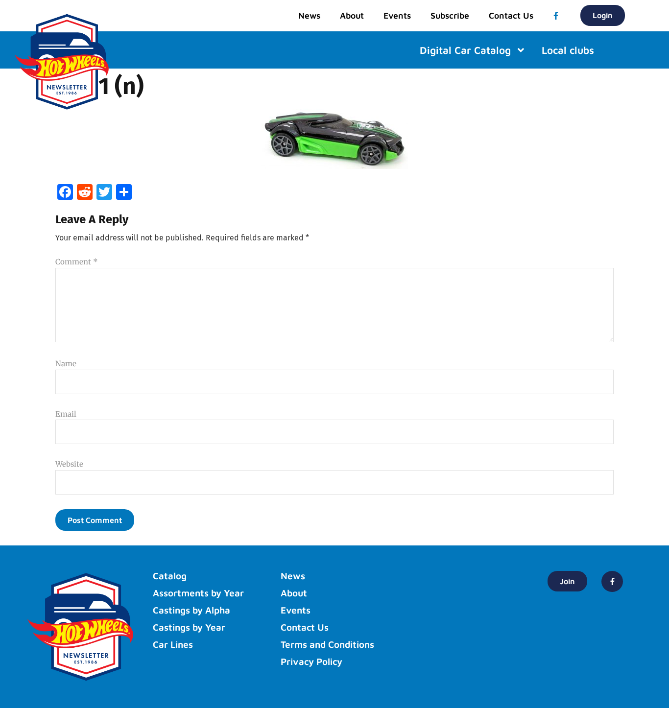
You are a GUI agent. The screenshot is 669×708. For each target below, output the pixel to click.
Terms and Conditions (327, 644)
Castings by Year (189, 627)
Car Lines (173, 644)
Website (69, 464)
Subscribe (449, 15)
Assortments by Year (198, 593)
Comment (76, 261)
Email (65, 414)
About (352, 15)
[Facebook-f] (556, 16)
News (309, 15)
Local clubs (568, 50)
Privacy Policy (311, 661)
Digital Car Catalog (465, 50)
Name (65, 363)
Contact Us (511, 15)
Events (397, 15)
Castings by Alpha (191, 610)
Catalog (170, 576)
